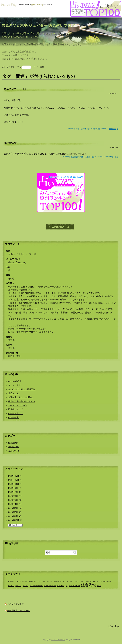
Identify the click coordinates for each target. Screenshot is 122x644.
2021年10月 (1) (15, 479)
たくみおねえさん (105, 581)
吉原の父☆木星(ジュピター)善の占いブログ (38, 25)
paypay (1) (13, 442)
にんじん (11, 586)
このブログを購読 (15, 604)
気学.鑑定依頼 (74, 585)
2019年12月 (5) (15, 520)
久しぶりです (14, 385)
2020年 (24, 581)
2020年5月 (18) (15, 500)
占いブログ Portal (58, 639)
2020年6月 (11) (15, 496)
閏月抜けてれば (15, 409)
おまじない (79, 581)
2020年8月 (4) (14, 487)
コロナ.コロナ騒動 (50, 586)
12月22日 (18, 581)
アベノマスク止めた (17, 405)
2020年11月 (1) (15, 483)
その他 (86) (13, 446)
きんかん (88, 581)
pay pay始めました (17, 381)
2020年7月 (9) (14, 491)
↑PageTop (113, 626)
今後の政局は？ (15, 413)
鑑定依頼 (88, 584)
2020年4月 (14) (15, 503)
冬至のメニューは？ (15, 89)
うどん (72, 581)
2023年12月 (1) (15, 475)
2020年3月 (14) (15, 508)
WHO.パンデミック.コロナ (36, 581)
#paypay (11, 581)
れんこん (18, 586)
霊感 (116, 156)
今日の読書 (13, 417)
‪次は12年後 (10, 143)
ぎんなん (95, 581)
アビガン (25, 586)
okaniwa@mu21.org (17, 262)
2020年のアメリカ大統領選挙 (21, 389)
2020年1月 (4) (14, 516)
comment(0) (113, 128)
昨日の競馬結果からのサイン (21, 401)
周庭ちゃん (13, 393)
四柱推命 (60, 585)
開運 (99, 585)
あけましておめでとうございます (57, 581)
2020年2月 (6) (14, 512)
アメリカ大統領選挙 (36, 586)
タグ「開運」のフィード (18, 610)
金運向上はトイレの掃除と (20, 397)
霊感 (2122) (13, 450)
